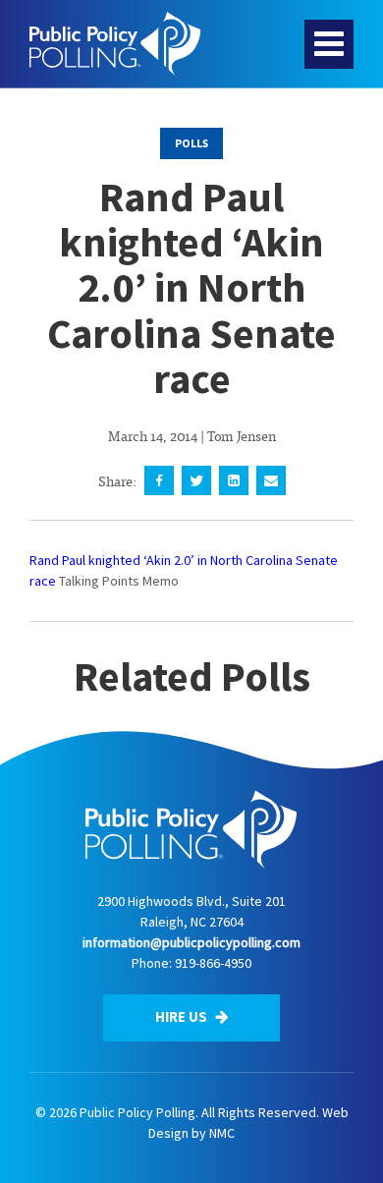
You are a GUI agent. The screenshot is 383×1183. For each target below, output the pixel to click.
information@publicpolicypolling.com (191, 942)
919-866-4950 (213, 963)
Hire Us (182, 1016)
